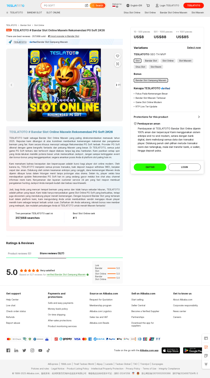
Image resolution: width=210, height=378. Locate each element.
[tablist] (64, 253)
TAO (135, 364)
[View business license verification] (133, 373)
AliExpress (53, 364)
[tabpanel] (64, 272)
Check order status (16, 311)
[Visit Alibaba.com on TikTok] (48, 350)
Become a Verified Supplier (145, 311)
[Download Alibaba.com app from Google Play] (193, 350)
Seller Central (138, 305)
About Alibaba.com (182, 299)
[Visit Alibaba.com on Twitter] (24, 350)
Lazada (109, 364)
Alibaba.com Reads (99, 323)
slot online (98, 163)
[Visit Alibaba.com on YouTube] (40, 350)
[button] (86, 5)
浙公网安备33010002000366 (156, 373)
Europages (157, 364)
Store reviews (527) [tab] (52, 253)
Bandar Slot (25, 25)
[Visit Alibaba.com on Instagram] (32, 350)
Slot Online (39, 25)
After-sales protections (59, 320)
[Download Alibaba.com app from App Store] (171, 350)
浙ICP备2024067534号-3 (185, 373)
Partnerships (137, 317)
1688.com (66, 364)
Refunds (10, 317)
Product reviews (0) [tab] (19, 253)
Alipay (100, 364)
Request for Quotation (101, 299)
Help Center (12, 299)
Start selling (137, 299)
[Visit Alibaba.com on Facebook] (8, 350)
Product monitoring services (62, 326)
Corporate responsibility (185, 305)
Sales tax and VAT (99, 317)
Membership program (100, 305)
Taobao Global (123, 364)
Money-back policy (58, 308)
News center (179, 311)
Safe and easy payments (60, 303)
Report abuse (13, 323)
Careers (177, 317)
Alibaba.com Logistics (101, 311)
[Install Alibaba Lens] (206, 347)
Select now (194, 47)
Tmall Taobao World (84, 364)
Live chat (10, 305)
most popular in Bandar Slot (63, 36)
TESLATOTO (11, 25)
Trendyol (144, 364)
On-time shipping (56, 314)
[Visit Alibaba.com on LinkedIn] (16, 350)
